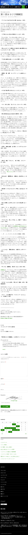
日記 (1, 489)
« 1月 (2, 433)
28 (10, 431)
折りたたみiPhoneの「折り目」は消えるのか (10, 522)
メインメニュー (26, 6)
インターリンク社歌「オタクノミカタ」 (9, 454)
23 (17, 429)
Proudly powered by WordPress (6, 533)
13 (6, 428)
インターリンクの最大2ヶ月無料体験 (8, 451)
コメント (3, 362)
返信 (4, 349)
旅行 (1, 486)
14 (10, 428)
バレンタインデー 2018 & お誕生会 (8, 326)
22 (14, 429)
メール (3, 384)
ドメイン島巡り (4, 444)
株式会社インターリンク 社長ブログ (11, 7)
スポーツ (2, 477)
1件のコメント (18, 16)
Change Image (14, 400)
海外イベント (3, 496)
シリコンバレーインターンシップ (7, 458)
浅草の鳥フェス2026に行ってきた (8, 520)
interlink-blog (11, 16)
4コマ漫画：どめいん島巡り (6, 447)
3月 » (26, 433)
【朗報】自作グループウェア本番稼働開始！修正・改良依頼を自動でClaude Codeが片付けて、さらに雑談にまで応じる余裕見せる (14, 526)
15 (14, 428)
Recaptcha (3, 395)
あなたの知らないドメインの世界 (7, 449)
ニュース (2, 484)
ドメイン (2, 482)
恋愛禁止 (3, 269)
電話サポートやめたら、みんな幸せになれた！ (10, 456)
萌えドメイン (10, 171)
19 (2, 429)
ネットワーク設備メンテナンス (7, 330)
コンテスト (8, 12)
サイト (2, 389)
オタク (4, 12)
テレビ (2, 479)
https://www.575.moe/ (6, 318)
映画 (1, 491)
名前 (2, 378)
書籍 (1, 493)
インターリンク (4, 442)
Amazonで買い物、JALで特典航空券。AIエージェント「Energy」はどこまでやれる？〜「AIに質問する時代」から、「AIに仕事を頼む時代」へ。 (13, 517)
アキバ (2, 12)
